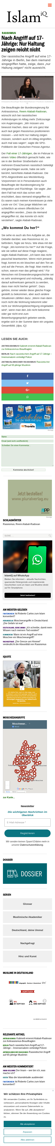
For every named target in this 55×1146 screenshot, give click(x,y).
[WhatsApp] (27, 397)
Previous (10, 1000)
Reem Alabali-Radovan (32, 111)
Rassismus (9, 524)
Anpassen (27, 1132)
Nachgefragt (27, 943)
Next (43, 1000)
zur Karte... (9, 797)
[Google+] (27, 390)
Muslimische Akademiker (27, 917)
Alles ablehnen (27, 1140)
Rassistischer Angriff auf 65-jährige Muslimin (25, 363)
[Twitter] (27, 383)
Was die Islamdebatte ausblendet (23, 1077)
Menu (50, 4)
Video (12, 157)
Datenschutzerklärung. (32, 845)
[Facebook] (27, 376)
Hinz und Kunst (27, 956)
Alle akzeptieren (27, 1124)
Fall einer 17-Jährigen (19, 153)
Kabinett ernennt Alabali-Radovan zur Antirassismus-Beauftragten (26, 347)
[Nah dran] (53, 1090)
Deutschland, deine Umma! (27, 930)
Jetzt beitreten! (27, 595)
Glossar (27, 904)
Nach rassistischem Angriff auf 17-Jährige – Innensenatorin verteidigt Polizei (26, 355)
